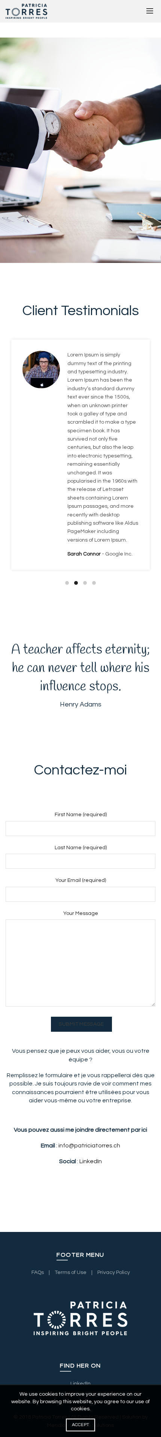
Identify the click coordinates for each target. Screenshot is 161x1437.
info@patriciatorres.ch (89, 1146)
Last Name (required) (81, 847)
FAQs (37, 1272)
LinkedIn (90, 1161)
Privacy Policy (113, 1272)
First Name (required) (81, 814)
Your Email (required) (80, 880)
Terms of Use (70, 1272)
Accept (80, 1424)
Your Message (80, 913)
